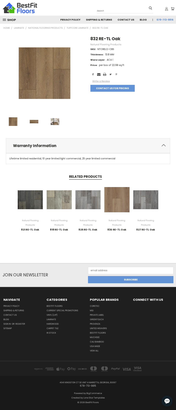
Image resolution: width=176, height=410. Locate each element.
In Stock (51, 332)
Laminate (51, 319)
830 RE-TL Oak (116, 229)
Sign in (7, 323)
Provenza (95, 323)
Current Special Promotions (62, 310)
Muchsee (95, 337)
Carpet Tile (52, 328)
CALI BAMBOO (97, 341)
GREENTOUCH (97, 319)
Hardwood (53, 323)
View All (94, 350)
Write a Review (101, 81)
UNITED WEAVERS (98, 328)
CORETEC (95, 306)
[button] (167, 401)
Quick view (30, 199)
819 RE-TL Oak (59, 229)
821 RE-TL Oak (30, 229)
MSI (92, 310)
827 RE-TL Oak (145, 229)
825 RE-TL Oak (88, 229)
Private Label (97, 314)
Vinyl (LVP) (52, 314)
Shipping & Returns (99, 19)
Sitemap (7, 328)
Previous (171, 396)
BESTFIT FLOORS (55, 306)
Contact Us (126, 19)
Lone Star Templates (94, 397)
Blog (143, 19)
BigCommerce (94, 393)
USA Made (95, 346)
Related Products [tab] (85, 176)
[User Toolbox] (166, 8)
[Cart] (172, 8)
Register (20, 323)
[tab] (88, 145)
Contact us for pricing (112, 88)
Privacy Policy (70, 19)
